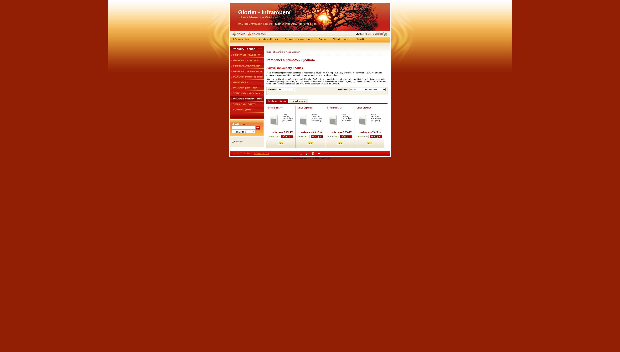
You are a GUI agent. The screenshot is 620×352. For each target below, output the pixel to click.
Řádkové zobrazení (298, 101)
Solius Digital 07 (275, 108)
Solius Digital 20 (364, 108)
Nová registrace (259, 34)
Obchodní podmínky (342, 39)
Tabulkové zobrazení (277, 101)
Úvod (268, 52)
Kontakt (360, 39)
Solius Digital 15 (334, 108)
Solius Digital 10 (305, 108)
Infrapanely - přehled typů (267, 39)
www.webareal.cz (261, 153)
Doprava (322, 39)
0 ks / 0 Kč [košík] (375, 34)
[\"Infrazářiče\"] (237, 142)
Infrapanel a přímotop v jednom (286, 52)
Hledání (237, 124)
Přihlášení (241, 34)
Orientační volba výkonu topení (298, 39)
